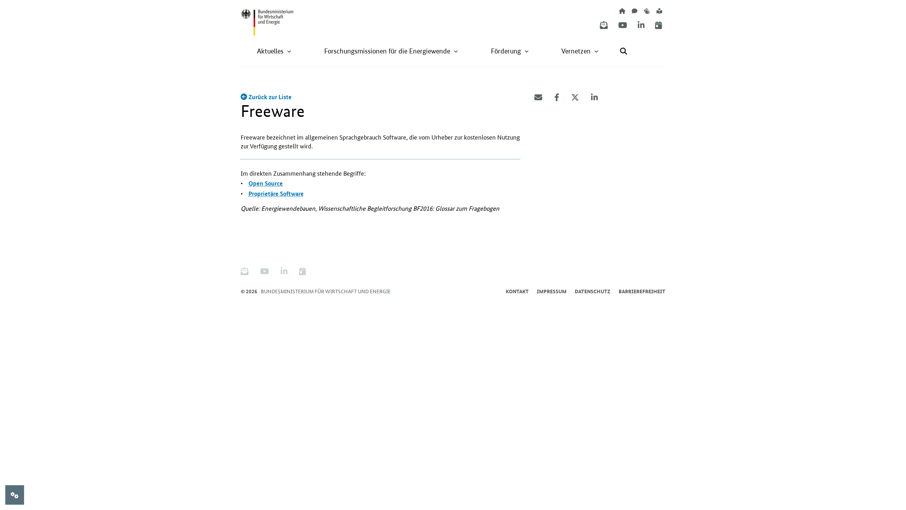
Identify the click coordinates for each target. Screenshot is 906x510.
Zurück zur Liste (269, 97)
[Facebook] (557, 97)
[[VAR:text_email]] (538, 97)
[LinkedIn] (641, 25)
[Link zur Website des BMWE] (267, 18)
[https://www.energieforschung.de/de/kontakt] (635, 11)
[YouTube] (623, 25)
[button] (274, 51)
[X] (575, 97)
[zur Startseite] (622, 11)
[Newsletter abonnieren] (603, 25)
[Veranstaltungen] (658, 25)
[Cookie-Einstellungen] (14, 495)
